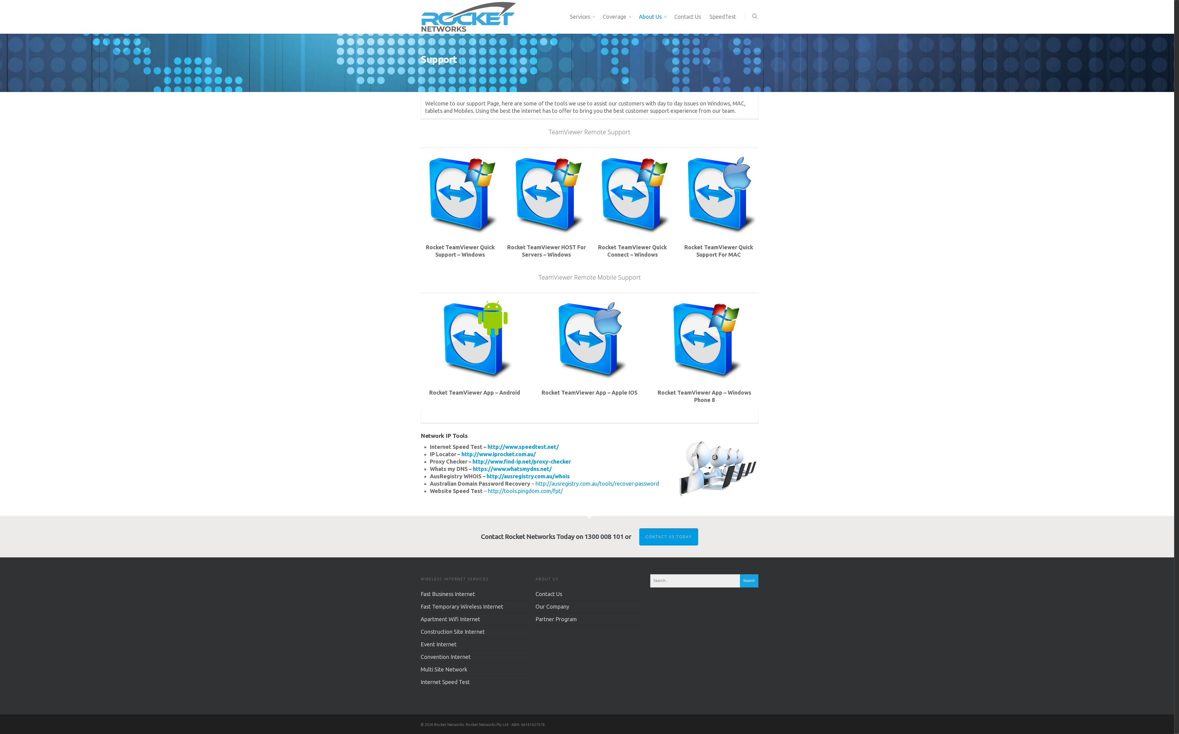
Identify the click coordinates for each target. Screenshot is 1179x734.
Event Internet (439, 644)
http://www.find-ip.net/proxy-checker (522, 461)
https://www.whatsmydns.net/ (512, 469)
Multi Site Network (444, 669)
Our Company (552, 606)
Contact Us (687, 16)
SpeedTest (723, 16)
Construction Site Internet (453, 632)
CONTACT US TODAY (669, 536)
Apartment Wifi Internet (450, 619)
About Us (650, 16)
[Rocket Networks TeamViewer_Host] (546, 231)
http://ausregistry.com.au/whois (528, 476)
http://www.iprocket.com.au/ (498, 454)
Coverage (614, 16)
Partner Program (556, 619)
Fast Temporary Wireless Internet (462, 606)
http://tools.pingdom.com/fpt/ (525, 491)
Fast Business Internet (448, 594)
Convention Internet (446, 657)
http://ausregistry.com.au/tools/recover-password (597, 483)
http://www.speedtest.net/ (523, 447)
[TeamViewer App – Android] (474, 377)
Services (580, 16)
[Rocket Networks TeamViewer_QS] (460, 231)
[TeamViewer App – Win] (704, 377)
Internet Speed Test (445, 682)
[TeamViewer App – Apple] (589, 377)
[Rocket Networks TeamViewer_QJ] (632, 231)
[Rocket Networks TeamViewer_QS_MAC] (718, 231)
